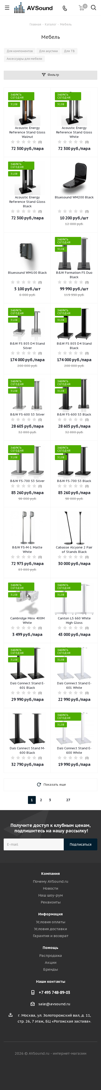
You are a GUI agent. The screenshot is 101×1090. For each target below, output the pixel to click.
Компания (50, 873)
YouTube (69, 1072)
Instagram (57, 1072)
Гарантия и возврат (50, 935)
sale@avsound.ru (54, 1004)
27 (68, 800)
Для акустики (48, 51)
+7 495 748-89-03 (54, 992)
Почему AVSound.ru (50, 881)
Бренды (50, 969)
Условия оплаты (50, 922)
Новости (50, 888)
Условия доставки (50, 928)
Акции (50, 962)
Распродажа (50, 955)
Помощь (50, 947)
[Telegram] (73, 7)
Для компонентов (20, 51)
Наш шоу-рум (50, 895)
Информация (50, 914)
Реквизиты (51, 902)
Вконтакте (32, 1072)
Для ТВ (69, 51)
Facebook (44, 1072)
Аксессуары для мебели (24, 59)
